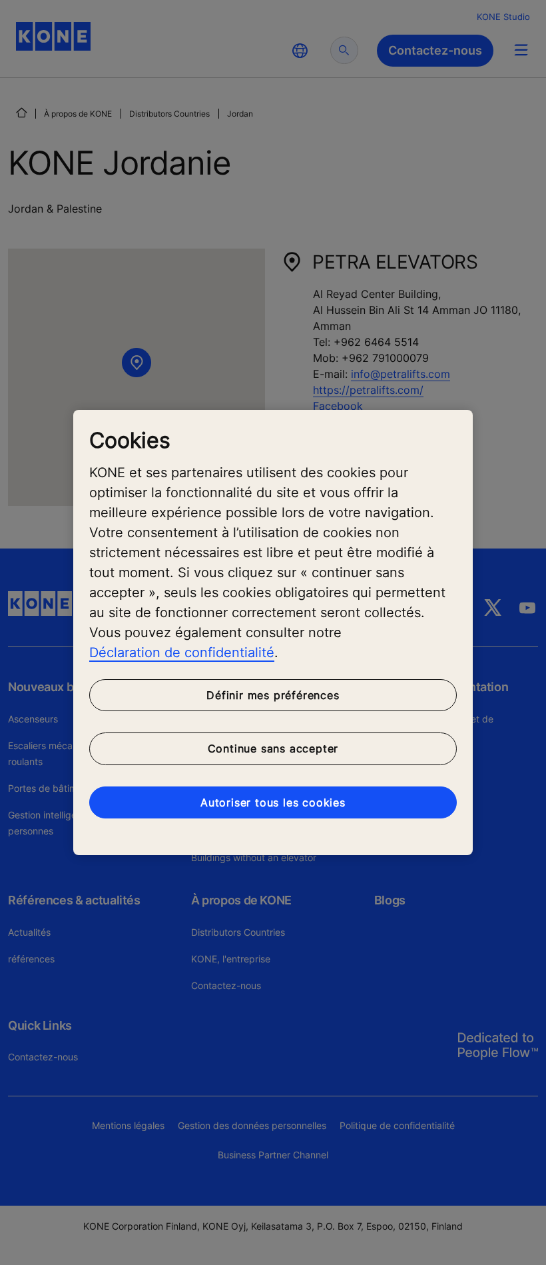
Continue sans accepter (273, 748)
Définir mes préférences (272, 695)
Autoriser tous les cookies (273, 802)
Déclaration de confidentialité (181, 652)
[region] (273, 632)
